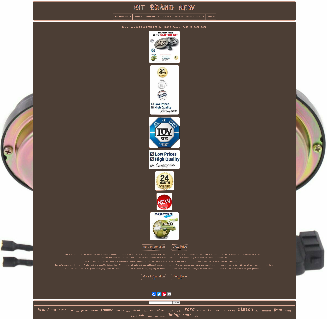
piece (77, 311)
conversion (170, 311)
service (207, 310)
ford (189, 309)
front (278, 309)
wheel (160, 310)
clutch (245, 309)
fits (224, 310)
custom (149, 316)
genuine (107, 310)
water (156, 316)
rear (186, 315)
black (134, 316)
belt (199, 310)
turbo (62, 310)
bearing (288, 311)
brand (43, 309)
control (94, 310)
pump (84, 310)
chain (146, 311)
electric (137, 310)
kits (141, 315)
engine (196, 316)
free (152, 310)
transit (128, 311)
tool (71, 310)
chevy (257, 311)
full (53, 310)
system (179, 311)
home (162, 316)
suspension (266, 311)
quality (231, 310)
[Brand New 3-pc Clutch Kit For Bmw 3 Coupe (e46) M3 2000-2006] (164, 47)
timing (173, 314)
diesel (217, 310)
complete (119, 310)
